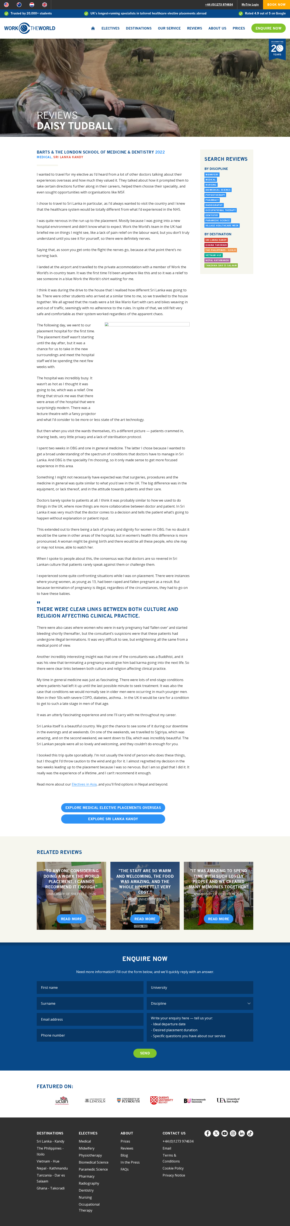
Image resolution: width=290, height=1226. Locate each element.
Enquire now (269, 28)
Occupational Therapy (221, 210)
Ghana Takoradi (216, 245)
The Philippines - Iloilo (221, 250)
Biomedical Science (218, 190)
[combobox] (200, 987)
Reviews (194, 28)
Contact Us (174, 1133)
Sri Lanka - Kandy (50, 1141)
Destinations (139, 28)
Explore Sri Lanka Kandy (113, 819)
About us (217, 28)
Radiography (214, 205)
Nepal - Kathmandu (52, 1168)
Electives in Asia (84, 784)
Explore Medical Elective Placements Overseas (113, 808)
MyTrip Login (250, 4)
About (127, 1133)
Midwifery (212, 174)
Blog (124, 1155)
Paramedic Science (218, 220)
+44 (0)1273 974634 (219, 4)
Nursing (211, 184)
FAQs (125, 1169)
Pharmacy (212, 200)
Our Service (169, 28)
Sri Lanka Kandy (68, 157)
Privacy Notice (174, 1175)
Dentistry (212, 215)
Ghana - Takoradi (51, 1188)
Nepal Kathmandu (217, 260)
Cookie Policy (173, 1168)
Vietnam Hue (214, 255)
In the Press (130, 1162)
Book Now (276, 4)
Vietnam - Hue (48, 1161)
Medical (44, 157)
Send (145, 1053)
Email (167, 1148)
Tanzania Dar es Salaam (221, 265)
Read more (71, 919)
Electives (110, 28)
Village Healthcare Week (222, 225)
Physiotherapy (215, 195)
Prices (239, 28)
